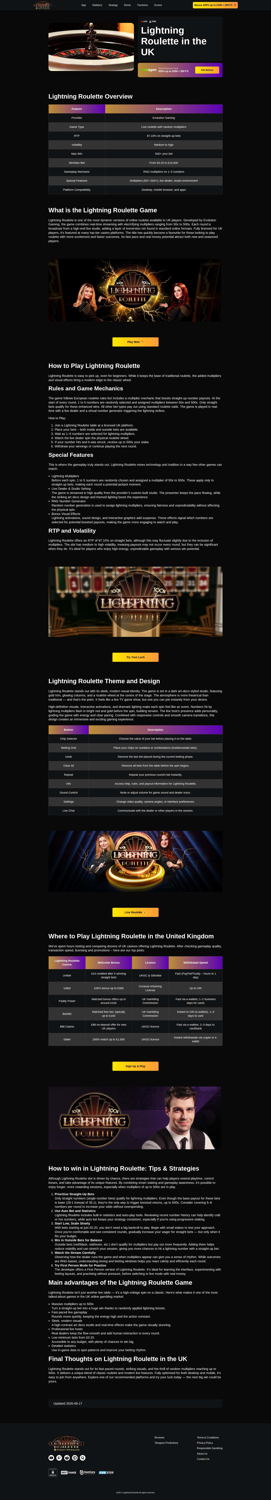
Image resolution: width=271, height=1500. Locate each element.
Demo (127, 5)
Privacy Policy (205, 1443)
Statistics (97, 5)
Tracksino (142, 5)
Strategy (113, 5)
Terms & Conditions (208, 1437)
